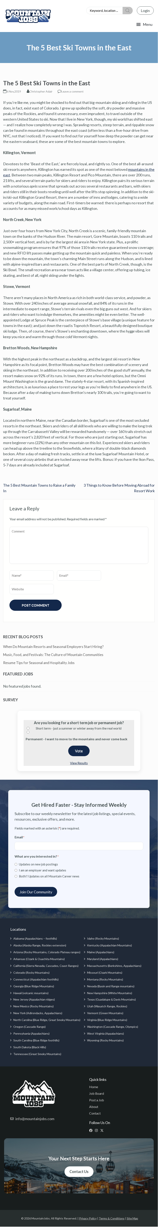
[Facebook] (91, 1130)
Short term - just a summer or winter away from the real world (78, 728)
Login (145, 10)
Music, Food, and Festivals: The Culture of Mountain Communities (53, 654)
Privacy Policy (88, 1218)
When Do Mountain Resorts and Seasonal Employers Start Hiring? (53, 646)
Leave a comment (72, 91)
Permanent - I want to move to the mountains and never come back (76, 739)
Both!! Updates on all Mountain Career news (49, 876)
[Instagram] (97, 1130)
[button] (144, 24)
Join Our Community (36, 892)
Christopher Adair (40, 91)
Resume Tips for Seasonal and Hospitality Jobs (39, 663)
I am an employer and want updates (42, 870)
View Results (79, 763)
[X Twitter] (102, 1130)
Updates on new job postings (38, 864)
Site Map (132, 1218)
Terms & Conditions (112, 1218)
